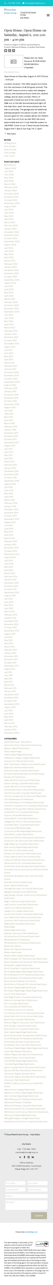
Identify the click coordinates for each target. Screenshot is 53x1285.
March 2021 (9, 362)
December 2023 (11, 270)
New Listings (9, 146)
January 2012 (10, 653)
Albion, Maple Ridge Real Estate (18, 754)
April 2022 (8, 324)
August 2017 (10, 445)
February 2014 (10, 576)
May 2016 (8, 493)
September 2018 (11, 404)
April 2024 (9, 257)
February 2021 (10, 366)
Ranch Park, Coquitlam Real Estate (19, 1019)
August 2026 (10, 168)
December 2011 (11, 656)
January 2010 (10, 729)
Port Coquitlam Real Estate (16, 1003)
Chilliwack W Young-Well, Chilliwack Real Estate (25, 809)
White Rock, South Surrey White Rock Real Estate (26, 1112)
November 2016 (11, 474)
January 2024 (10, 267)
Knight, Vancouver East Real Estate (20, 901)
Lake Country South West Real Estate (21, 904)
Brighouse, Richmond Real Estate (19, 767)
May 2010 (8, 717)
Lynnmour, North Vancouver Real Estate (22, 920)
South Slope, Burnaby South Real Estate (22, 1041)
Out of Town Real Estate (15, 994)
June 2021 (8, 353)
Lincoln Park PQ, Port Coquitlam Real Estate (23, 914)
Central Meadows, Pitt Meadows (18, 799)
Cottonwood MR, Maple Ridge (17, 828)
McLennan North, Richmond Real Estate (22, 936)
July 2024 (8, 248)
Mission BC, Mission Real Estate (18, 949)
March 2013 (9, 611)
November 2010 (11, 697)
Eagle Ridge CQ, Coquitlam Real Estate (21, 844)
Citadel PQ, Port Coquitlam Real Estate (21, 812)
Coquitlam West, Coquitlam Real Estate (22, 824)
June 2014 (8, 563)
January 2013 (10, 618)
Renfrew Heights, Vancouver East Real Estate (24, 1022)
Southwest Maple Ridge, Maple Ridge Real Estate (26, 1048)
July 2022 (8, 315)
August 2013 (9, 595)
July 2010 (8, 710)
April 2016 (8, 496)
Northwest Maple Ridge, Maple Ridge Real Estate (26, 990)
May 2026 (8, 177)
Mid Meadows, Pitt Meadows (17, 939)
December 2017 (11, 433)
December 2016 (11, 471)
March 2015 (9, 538)
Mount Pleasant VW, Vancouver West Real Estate (26, 962)
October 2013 (10, 589)
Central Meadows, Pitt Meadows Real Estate (24, 802)
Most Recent (10, 165)
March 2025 (9, 222)
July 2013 (8, 599)
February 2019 (10, 388)
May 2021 (8, 356)
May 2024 (8, 254)
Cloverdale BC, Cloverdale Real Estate (21, 818)
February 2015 (10, 541)
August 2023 (10, 283)
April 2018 (8, 420)
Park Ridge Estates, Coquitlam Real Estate (23, 997)
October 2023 (10, 276)
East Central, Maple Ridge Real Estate (21, 847)
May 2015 (8, 531)
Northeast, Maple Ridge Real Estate (20, 987)
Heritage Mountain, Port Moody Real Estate (23, 888)
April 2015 (8, 535)
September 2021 (11, 343)
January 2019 (10, 391)
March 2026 (9, 184)
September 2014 (11, 554)
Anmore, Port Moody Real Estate (19, 761)
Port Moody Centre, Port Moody (19, 1010)
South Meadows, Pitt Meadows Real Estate (23, 1038)
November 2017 (11, 436)
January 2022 (10, 334)
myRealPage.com (31, 1232)
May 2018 (8, 417)
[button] (12, 3)
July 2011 (8, 672)
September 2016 (11, 480)
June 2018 (8, 413)
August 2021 (9, 346)
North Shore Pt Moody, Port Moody (20, 981)
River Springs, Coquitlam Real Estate (20, 1026)
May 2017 (8, 455)
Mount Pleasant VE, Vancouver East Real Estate (25, 958)
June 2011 (8, 675)
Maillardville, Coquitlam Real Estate (19, 923)
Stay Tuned (9, 156)
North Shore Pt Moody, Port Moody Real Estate (25, 984)
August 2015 (10, 522)
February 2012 (10, 649)
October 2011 (10, 662)
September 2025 (12, 203)
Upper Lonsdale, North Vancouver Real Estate (24, 1067)
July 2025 (8, 209)
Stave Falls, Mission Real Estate (18, 1051)
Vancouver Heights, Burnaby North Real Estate (25, 1076)
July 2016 (8, 487)
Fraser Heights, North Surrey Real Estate (22, 856)
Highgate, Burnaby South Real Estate (20, 892)
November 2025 (11, 197)
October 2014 (10, 551)
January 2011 (10, 691)
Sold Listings (9, 152)
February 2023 (11, 302)
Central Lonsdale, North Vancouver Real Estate (25, 796)
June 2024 (9, 251)
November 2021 (11, 337)
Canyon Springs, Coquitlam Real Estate (21, 783)
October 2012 (10, 627)
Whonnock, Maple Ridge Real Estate (20, 1115)
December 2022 (11, 305)
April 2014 (8, 570)
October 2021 (10, 340)
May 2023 (8, 292)
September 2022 (11, 311)
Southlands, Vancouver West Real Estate (22, 1045)
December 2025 (11, 193)
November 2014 (11, 547)
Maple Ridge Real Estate (15, 930)
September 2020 (12, 382)
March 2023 (9, 299)
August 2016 (10, 484)
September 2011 (11, 665)
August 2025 (10, 206)
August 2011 (9, 669)
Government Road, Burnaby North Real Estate (24, 866)
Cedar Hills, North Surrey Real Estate (20, 786)
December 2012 (11, 621)
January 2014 (10, 579)
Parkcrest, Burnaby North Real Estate (21, 1000)
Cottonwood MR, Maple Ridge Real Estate (23, 831)
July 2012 (8, 637)
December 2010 (11, 694)
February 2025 (11, 225)
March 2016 (9, 500)
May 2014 (8, 567)
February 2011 (10, 688)
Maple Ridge (9, 927)
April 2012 (8, 643)
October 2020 (10, 378)
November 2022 (11, 308)
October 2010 (10, 701)
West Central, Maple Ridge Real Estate (21, 1096)
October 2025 (10, 200)
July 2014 (8, 560)
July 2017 (8, 449)
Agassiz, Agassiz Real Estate (17, 748)
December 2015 (11, 509)
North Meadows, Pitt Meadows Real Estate (23, 978)
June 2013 (8, 602)
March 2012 (9, 646)
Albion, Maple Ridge (13, 751)
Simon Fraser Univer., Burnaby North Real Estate (25, 1035)
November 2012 (11, 624)
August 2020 (10, 385)
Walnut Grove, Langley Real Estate (19, 1089)
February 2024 (11, 264)
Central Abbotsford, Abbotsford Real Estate (24, 789)
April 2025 (9, 219)
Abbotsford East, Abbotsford (17, 742)
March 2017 (9, 461)
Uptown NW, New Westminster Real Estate (23, 1070)
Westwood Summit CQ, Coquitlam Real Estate (24, 1108)
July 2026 (8, 171)
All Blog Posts (10, 143)
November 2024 (11, 235)
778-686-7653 (13, 3)
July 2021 (8, 350)
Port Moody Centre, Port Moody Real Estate (24, 1013)
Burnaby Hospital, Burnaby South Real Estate (24, 773)
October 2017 (10, 439)
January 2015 (10, 544)
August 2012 (9, 634)
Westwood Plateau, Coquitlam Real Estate (28, 47)
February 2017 (10, 465)
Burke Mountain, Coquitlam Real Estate (21, 770)
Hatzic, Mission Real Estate (16, 885)
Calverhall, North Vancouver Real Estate (22, 780)
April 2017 (8, 458)
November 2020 (11, 375)
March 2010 (9, 723)
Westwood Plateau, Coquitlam (17, 1102)
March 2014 (9, 573)
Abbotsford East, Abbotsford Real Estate (23, 745)
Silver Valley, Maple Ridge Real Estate (20, 1032)
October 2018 (10, 401)
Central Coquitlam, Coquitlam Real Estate (22, 793)
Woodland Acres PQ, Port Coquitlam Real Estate (26, 1121)
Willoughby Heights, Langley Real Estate (22, 1118)
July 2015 (8, 525)
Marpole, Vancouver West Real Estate (21, 933)
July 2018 (8, 410)
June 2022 (9, 318)
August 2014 (10, 557)
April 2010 (8, 720)
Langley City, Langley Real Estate (19, 911)
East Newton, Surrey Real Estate (18, 850)
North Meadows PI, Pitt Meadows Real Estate (24, 974)
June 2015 (8, 528)
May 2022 (8, 321)
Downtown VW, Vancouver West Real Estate (24, 840)
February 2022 (11, 331)
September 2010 (11, 704)
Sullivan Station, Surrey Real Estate (19, 1057)
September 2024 (12, 241)
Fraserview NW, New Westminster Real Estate (24, 860)
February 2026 (11, 187)
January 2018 (10, 429)
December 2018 (11, 394)
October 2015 (10, 515)
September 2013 (11, 592)
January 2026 (10, 190)
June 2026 (9, 174)
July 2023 (8, 286)
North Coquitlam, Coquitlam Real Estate (22, 968)
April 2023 (8, 296)
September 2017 (11, 442)
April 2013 (8, 608)
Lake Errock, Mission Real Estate (18, 907)
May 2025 (8, 216)
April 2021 (8, 359)
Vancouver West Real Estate (17, 1080)
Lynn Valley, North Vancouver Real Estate (22, 917)
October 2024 (10, 238)
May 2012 (8, 640)
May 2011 (8, 678)
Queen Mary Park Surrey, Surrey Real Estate (23, 1016)
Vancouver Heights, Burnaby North (19, 1073)
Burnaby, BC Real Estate (15, 777)
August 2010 (10, 707)
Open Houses (10, 149)
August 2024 (10, 244)
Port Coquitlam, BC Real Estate (18, 1006)
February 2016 (10, 503)
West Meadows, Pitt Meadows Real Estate (23, 1099)
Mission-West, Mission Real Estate (19, 955)
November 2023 (11, 273)
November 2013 (11, 586)
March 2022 (9, 327)
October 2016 (10, 477)
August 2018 (9, 407)
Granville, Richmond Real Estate (18, 882)
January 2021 (10, 369)
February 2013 (10, 614)
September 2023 (11, 280)
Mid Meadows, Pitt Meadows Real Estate (22, 943)
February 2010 (10, 726)
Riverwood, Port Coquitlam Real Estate (21, 1029)
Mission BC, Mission (12, 946)
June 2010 (8, 713)
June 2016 (8, 490)
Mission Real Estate (13, 952)
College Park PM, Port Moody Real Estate (22, 821)
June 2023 (9, 289)
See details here (11, 72)
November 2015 (11, 512)
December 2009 (11, 732)
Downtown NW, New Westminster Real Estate (24, 837)
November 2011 (11, 659)
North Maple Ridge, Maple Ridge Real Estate (23, 971)
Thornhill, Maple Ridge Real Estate (19, 1064)
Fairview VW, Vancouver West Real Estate (22, 853)
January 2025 (10, 228)
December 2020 (11, 372)
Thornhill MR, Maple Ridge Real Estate (20, 1061)
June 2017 (8, 452)
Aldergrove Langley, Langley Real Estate (22, 758)
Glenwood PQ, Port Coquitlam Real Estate (23, 863)
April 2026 (9, 181)
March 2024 (9, 260)
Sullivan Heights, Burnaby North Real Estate (23, 1054)
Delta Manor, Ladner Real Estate (18, 834)
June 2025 (9, 213)
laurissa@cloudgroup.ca (35, 3)
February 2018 (10, 426)
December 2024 (11, 232)
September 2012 (11, 630)
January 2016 (10, 506)
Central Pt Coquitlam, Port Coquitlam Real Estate (26, 805)
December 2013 (11, 583)
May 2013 (8, 605)
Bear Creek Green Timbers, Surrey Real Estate (24, 764)
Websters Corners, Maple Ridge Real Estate (23, 1092)
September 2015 (11, 519)
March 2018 (9, 423)
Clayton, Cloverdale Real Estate (18, 815)
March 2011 (9, 685)
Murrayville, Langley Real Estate (18, 965)
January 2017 (10, 468)
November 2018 (11, 398)
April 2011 (8, 681)
